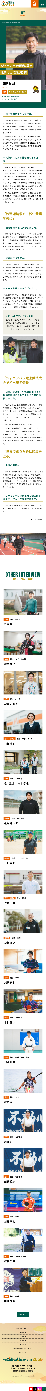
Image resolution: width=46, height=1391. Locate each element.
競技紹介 (23, 1332)
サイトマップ (23, 1353)
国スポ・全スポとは (23, 1328)
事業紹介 (23, 1340)
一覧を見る (21, 1314)
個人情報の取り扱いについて (22, 1349)
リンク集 (23, 1345)
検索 (34, 5)
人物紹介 (23, 1336)
